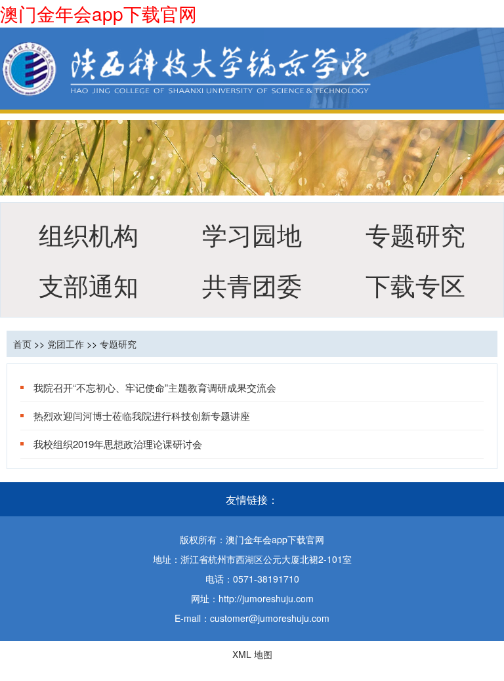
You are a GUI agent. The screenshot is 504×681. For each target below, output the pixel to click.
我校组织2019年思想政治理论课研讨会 (117, 444)
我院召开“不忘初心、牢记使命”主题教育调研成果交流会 (154, 387)
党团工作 (65, 343)
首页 (22, 343)
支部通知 (88, 284)
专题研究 (415, 234)
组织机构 (88, 234)
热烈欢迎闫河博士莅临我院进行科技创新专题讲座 (141, 416)
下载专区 (415, 284)
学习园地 (252, 234)
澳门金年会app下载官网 (98, 13)
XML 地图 (252, 654)
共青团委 (252, 284)
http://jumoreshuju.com (266, 598)
